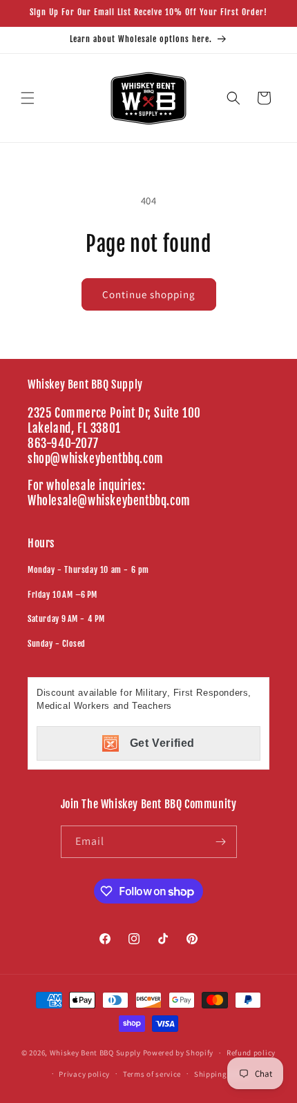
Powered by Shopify (178, 1052)
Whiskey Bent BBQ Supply (95, 1052)
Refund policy (251, 1052)
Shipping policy (222, 1074)
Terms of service (152, 1074)
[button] (27, 98)
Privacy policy (84, 1074)
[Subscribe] (221, 842)
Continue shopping (148, 294)
